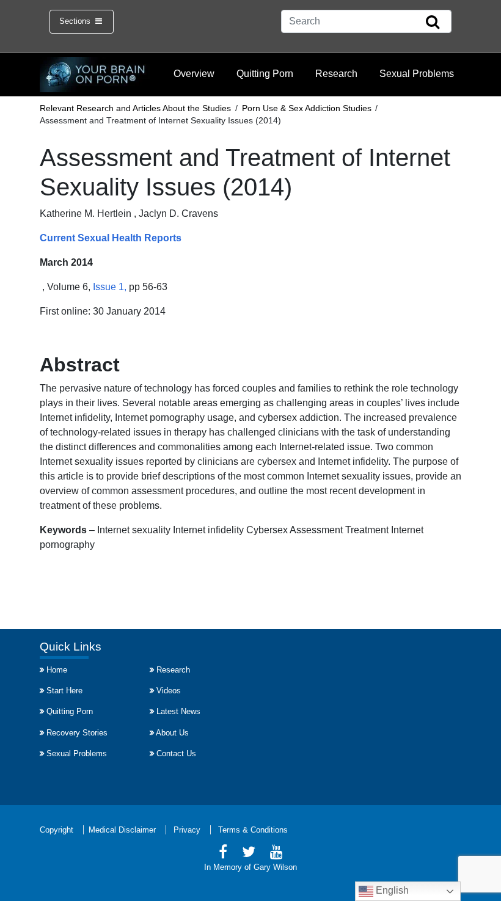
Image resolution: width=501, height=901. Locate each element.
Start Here (64, 690)
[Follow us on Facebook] (223, 853)
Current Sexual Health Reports (110, 238)
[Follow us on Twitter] (248, 853)
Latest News (178, 711)
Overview (194, 73)
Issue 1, (108, 287)
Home (56, 669)
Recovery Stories (77, 732)
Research (336, 73)
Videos (168, 690)
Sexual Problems (416, 73)
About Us (172, 732)
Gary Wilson (275, 867)
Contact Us (176, 753)
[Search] (432, 22)
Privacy (187, 829)
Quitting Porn (264, 73)
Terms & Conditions (253, 829)
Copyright (56, 829)
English (391, 890)
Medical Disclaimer (122, 829)
